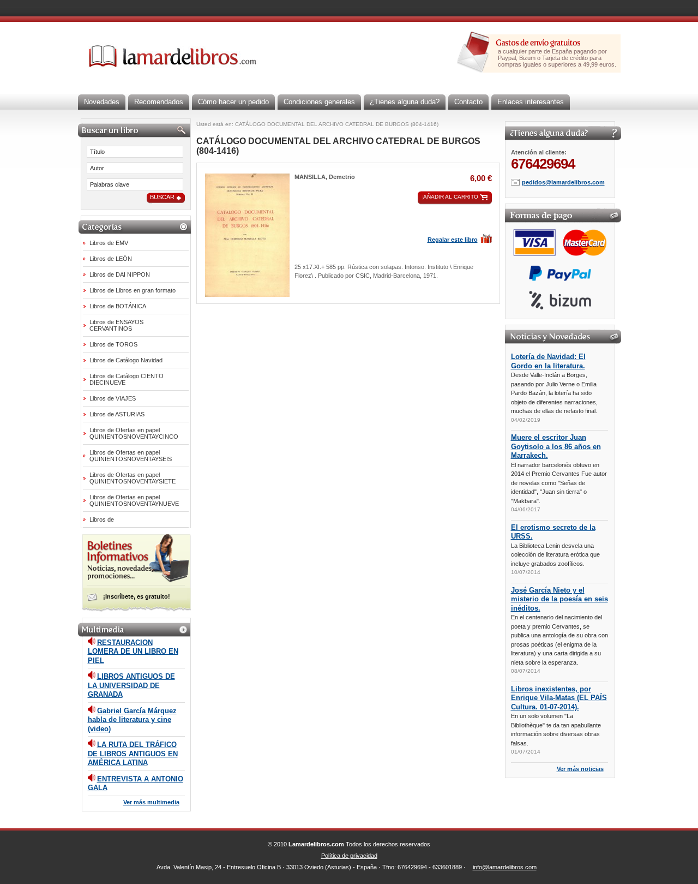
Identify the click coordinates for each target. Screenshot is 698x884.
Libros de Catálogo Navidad (126, 360)
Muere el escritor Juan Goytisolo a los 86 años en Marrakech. (556, 446)
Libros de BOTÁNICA (117, 306)
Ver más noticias (580, 769)
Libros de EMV (108, 243)
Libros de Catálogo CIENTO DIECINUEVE (126, 379)
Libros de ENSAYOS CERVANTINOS (116, 325)
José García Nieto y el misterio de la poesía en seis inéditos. (559, 599)
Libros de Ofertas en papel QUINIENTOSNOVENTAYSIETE (132, 478)
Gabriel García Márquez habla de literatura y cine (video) (132, 720)
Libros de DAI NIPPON (119, 274)
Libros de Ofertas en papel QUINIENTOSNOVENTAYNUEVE (134, 500)
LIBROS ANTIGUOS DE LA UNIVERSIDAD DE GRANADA (131, 685)
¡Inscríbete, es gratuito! (136, 596)
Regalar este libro (453, 239)
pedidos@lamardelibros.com (563, 182)
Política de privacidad (349, 855)
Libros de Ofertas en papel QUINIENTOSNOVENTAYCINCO (133, 433)
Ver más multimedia (151, 802)
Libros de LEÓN (110, 258)
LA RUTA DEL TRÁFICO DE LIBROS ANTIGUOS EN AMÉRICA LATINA (133, 753)
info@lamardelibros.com (505, 867)
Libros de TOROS (113, 344)
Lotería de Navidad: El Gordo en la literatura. (548, 361)
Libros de (101, 519)
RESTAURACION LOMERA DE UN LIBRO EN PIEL (133, 651)
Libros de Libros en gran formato (132, 290)
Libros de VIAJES (112, 398)
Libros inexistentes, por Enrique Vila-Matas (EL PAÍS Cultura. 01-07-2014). (559, 698)
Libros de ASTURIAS (117, 414)
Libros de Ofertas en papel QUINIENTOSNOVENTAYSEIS (130, 455)
